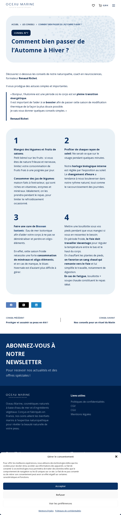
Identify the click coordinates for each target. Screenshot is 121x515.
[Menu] (113, 5)
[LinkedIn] (36, 305)
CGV (73, 406)
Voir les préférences (60, 503)
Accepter (60, 486)
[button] (116, 456)
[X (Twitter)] (24, 305)
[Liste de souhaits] (93, 5)
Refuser (60, 494)
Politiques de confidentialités (68, 510)
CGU (73, 410)
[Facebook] (11, 305)
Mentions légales (46, 510)
